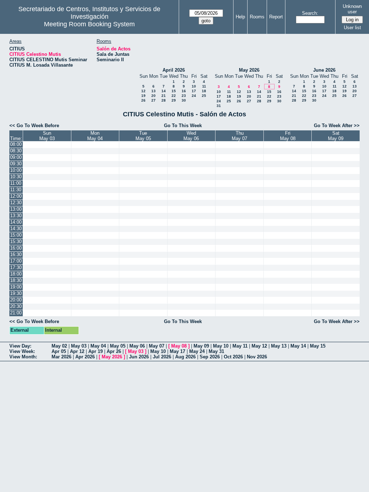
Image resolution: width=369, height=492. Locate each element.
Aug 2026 (185, 356)
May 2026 (249, 70)
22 (174, 96)
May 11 (240, 346)
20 (153, 96)
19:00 (16, 287)
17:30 (16, 267)
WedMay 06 (191, 135)
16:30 (16, 254)
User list (352, 27)
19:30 (16, 293)
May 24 (197, 351)
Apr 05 (59, 351)
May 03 (78, 346)
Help (240, 16)
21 (163, 96)
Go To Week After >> (337, 125)
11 (204, 86)
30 (184, 100)
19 (143, 96)
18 (204, 91)
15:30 (16, 241)
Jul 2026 (162, 356)
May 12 (259, 346)
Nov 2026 (257, 356)
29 (174, 100)
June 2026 (324, 70)
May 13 (278, 346)
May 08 (179, 346)
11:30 (15, 189)
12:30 (16, 202)
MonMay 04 (95, 135)
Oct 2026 (233, 356)
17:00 (16, 261)
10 (194, 86)
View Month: (23, 356)
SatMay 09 (335, 135)
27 (153, 100)
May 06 (137, 346)
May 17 (177, 351)
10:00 (16, 170)
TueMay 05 (143, 135)
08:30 (16, 150)
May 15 (317, 346)
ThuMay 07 (239, 135)
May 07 (156, 346)
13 (153, 91)
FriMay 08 (287, 135)
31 (219, 106)
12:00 (16, 196)
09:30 (16, 163)
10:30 (16, 176)
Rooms (257, 16)
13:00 (16, 209)
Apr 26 (114, 351)
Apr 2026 (85, 356)
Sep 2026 (210, 356)
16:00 (16, 248)
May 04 (98, 346)
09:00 (16, 157)
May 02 (59, 346)
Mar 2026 (61, 356)
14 (163, 91)
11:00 (15, 183)
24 (194, 96)
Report (276, 16)
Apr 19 (95, 351)
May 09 (201, 346)
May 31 (216, 351)
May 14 (298, 346)
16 (184, 91)
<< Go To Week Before (34, 125)
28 (163, 100)
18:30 (16, 280)
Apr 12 (77, 351)
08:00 (16, 144)
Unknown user (352, 9)
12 (143, 91)
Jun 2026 (139, 356)
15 (174, 91)
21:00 (16, 313)
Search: (310, 13)
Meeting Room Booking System (89, 24)
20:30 (16, 306)
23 (184, 96)
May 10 (220, 346)
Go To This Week (183, 125)
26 (143, 100)
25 (204, 96)
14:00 (16, 222)
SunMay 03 (47, 135)
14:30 (16, 228)
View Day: (20, 346)
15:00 (16, 235)
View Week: (22, 351)
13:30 (16, 215)
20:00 (16, 300)
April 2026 (174, 70)
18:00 (16, 274)
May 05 (117, 346)
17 (194, 91)
